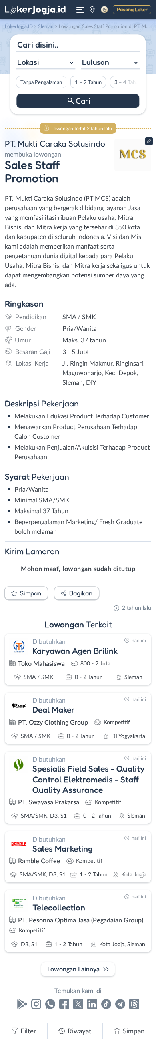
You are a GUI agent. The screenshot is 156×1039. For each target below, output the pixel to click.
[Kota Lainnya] (92, 9)
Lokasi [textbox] (28, 62)
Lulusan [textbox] (95, 62)
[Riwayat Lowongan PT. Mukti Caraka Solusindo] (133, 169)
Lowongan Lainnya (73, 969)
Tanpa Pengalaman (41, 82)
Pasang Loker (132, 9)
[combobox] (45, 63)
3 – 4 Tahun (127, 82)
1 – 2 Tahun (88, 82)
